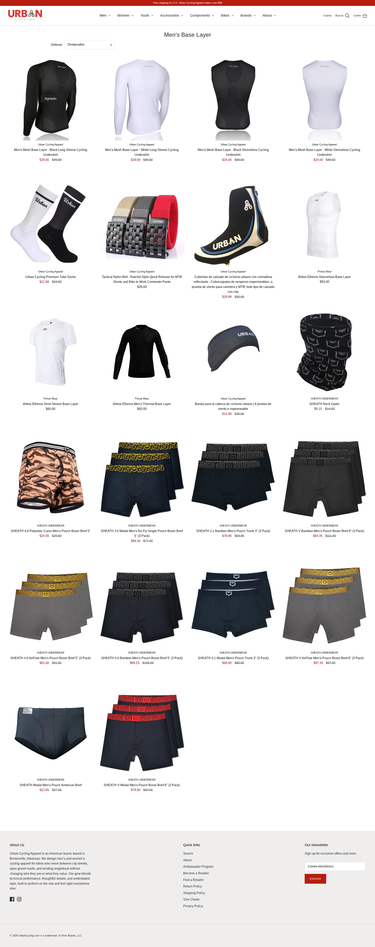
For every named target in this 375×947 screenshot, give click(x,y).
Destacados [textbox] (76, 44)
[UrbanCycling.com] (25, 15)
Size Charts (191, 899)
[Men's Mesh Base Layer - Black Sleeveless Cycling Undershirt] (233, 98)
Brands (246, 15)
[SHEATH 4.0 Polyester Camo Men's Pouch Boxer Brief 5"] (50, 479)
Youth (144, 15)
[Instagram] (19, 899)
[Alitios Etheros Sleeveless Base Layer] (324, 225)
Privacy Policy (193, 906)
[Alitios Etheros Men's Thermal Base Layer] (142, 352)
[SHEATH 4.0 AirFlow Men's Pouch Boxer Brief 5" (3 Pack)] (50, 606)
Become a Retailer (196, 873)
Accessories (169, 15)
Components (200, 15)
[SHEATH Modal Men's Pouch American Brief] (50, 733)
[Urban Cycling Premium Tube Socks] (50, 225)
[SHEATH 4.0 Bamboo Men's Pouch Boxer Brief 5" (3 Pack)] (142, 606)
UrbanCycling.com (29, 935)
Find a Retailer (193, 880)
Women (123, 15)
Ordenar (56, 44)
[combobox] (89, 44)
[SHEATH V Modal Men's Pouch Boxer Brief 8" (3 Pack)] (142, 733)
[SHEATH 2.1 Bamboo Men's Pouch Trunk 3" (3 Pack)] (233, 479)
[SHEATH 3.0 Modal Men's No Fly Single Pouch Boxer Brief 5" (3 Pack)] (142, 479)
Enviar (315, 878)
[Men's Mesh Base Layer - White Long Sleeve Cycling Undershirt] (142, 98)
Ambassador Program (198, 866)
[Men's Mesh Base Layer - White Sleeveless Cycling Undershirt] (324, 98)
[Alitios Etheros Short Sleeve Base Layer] (50, 352)
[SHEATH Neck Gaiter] (324, 352)
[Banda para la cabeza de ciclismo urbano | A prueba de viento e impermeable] (233, 352)
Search (188, 853)
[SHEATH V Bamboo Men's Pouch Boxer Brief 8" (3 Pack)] (324, 479)
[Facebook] (12, 899)
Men (103, 15)
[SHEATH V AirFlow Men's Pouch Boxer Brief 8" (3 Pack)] (324, 606)
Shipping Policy (194, 893)
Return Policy (192, 886)
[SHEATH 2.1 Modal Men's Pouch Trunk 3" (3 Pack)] (233, 606)
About (267, 15)
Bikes (225, 15)
